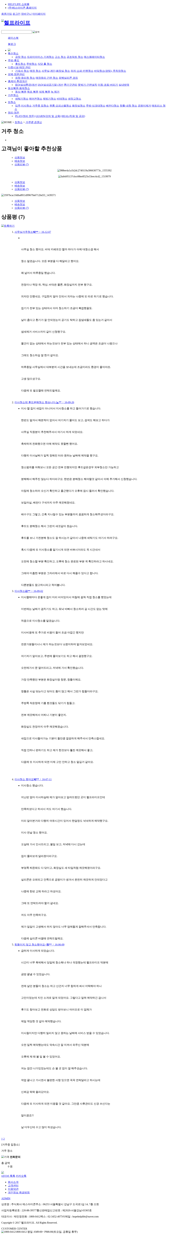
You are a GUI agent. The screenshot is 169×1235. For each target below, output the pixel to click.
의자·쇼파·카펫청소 (82, 70)
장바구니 (26, 13)
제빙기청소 (49, 98)
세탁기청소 (21, 98)
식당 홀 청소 (45, 63)
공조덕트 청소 (75, 57)
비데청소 (62, 98)
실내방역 (124, 84)
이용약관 (13, 1189)
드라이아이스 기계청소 (40, 57)
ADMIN (5, 1198)
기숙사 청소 (22, 70)
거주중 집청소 (40, 105)
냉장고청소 (74, 98)
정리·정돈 (13, 112)
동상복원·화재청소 (19, 88)
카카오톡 (21, 1176)
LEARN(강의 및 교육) (48, 116)
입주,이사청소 (23, 105)
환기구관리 (70, 84)
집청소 (12, 102)
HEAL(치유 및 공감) (73, 116)
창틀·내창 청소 (128, 105)
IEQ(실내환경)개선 (26, 84)
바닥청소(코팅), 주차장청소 (110, 70)
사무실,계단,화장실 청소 (56, 70)
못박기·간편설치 (87, 84)
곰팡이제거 (144, 105)
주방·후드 (13, 60)
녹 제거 (55, 91)
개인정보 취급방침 (19, 1192)
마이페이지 (39, 13)
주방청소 (31, 63)
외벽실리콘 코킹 (68, 77)
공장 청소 (20, 57)
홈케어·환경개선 (17, 81)
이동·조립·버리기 (108, 84)
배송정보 (20, 161)
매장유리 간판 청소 (47, 77)
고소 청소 (60, 57)
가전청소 (13, 95)
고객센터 (13, 1185)
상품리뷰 (22, 164)
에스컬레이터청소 (94, 57)
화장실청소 (78, 105)
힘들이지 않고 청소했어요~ (39, 944)
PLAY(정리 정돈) (25, 116)
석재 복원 (44, 91)
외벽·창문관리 (16, 74)
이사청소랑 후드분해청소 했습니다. (44, 402)
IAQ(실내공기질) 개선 (50, 84)
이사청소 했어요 (33, 779)
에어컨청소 (35, 98)
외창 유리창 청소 (25, 77)
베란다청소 (112, 105)
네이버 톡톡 (8, 1176)
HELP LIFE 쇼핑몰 (18, 4)
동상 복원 (20, 91)
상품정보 (20, 157)
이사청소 (29, 591)
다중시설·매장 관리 (19, 67)
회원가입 (6, 13)
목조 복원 (32, 91)
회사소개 (13, 1182)
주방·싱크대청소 (95, 105)
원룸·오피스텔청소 (60, 105)
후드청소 (20, 63)
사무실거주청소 (33, 232)
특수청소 (13, 53)
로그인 (16, 13)
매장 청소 (35, 70)
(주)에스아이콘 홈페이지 (22, 7)
